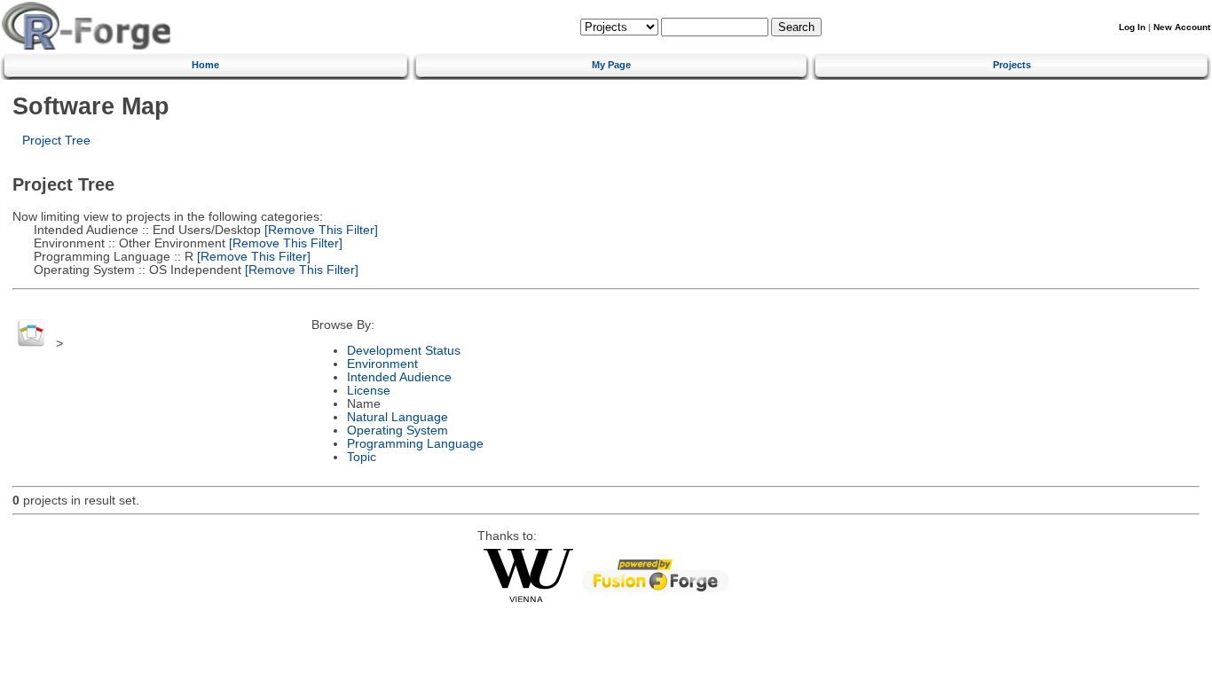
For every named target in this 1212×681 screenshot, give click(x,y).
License (368, 390)
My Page (611, 64)
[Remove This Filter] (319, 230)
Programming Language (415, 443)
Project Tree (56, 140)
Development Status (403, 350)
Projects (1012, 64)
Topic (361, 457)
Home (205, 64)
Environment (382, 364)
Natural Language (397, 417)
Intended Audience (399, 377)
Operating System (397, 430)
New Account (1181, 27)
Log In (1132, 27)
